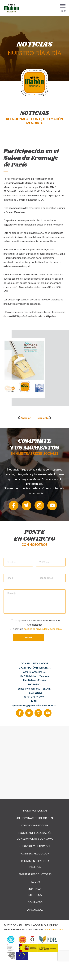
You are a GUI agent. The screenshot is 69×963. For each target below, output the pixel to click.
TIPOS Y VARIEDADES (35, 825)
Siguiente (43, 417)
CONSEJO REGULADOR (35, 853)
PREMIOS (35, 866)
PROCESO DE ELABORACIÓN (35, 832)
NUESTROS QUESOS (35, 810)
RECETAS (35, 881)
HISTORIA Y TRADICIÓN (35, 846)
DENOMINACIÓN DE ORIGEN (35, 817)
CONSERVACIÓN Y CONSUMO (35, 838)
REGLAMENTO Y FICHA (35, 860)
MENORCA (35, 894)
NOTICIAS (35, 888)
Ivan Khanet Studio (54, 929)
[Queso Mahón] (12, 7)
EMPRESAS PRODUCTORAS (35, 874)
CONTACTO (35, 902)
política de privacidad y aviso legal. (42, 628)
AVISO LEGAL (35, 909)
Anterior (26, 417)
